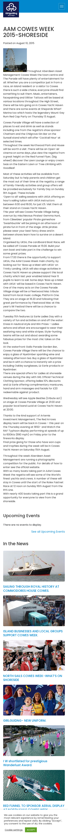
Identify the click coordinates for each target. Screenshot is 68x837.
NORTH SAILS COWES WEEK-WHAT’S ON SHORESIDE (32, 678)
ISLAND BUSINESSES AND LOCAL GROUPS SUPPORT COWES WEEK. (33, 633)
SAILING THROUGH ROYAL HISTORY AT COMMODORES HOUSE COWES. (31, 589)
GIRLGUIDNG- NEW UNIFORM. (24, 720)
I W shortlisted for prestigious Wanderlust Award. (25, 763)
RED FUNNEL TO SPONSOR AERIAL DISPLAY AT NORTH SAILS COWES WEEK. (33, 808)
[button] (62, 6)
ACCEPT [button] (31, 829)
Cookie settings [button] (14, 829)
